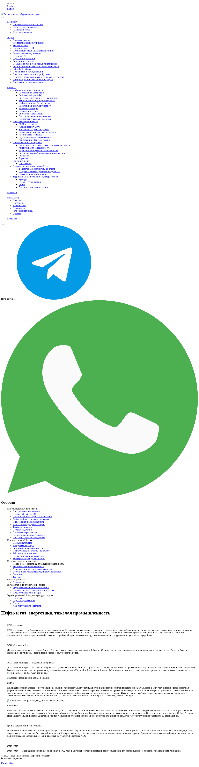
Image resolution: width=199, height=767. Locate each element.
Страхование (25, 163)
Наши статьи (19, 205)
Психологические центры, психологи (37, 132)
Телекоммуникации (28, 108)
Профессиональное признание (28, 24)
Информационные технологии (28, 90)
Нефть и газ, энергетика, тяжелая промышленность (44, 145)
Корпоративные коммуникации (28, 43)
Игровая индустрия (28, 111)
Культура (23, 179)
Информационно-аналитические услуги (33, 79)
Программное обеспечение (32, 92)
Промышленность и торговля (27, 142)
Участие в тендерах (22, 32)
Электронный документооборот (35, 106)
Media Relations (20, 45)
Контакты (12, 218)
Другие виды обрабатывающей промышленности (43, 153)
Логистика (24, 155)
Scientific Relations (22, 69)
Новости (17, 200)
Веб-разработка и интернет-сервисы (37, 100)
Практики (12, 192)
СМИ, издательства (28, 124)
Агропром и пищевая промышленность (38, 150)
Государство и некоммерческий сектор (32, 166)
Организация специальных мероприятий (33, 50)
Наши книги (19, 208)
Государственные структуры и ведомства (39, 171)
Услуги (10, 37)
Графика (17, 213)
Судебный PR (20, 56)
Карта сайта (7, 763)
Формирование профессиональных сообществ (36, 66)
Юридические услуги (29, 127)
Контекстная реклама (23, 61)
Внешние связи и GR (23, 48)
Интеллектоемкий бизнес (25, 121)
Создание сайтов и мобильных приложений (35, 64)
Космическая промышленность (34, 148)
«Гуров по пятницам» (23, 211)
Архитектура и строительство (33, 187)
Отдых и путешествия (30, 182)
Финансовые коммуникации (27, 53)
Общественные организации (33, 174)
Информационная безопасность (34, 103)
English (10, 6)
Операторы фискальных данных (35, 119)
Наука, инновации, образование (35, 137)
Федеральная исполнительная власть (37, 169)
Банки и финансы (21, 161)
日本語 (10, 9)
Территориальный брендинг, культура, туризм (36, 176)
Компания (12, 22)
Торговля (23, 158)
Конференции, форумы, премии (34, 140)
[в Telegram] (54, 299)
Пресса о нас (19, 203)
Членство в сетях (21, 29)
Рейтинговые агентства (30, 134)
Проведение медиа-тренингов (28, 82)
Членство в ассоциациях (25, 27)
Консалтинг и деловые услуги (34, 129)
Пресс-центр (13, 197)
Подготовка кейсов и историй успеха (31, 74)
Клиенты (11, 87)
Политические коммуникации (28, 71)
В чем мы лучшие (21, 40)
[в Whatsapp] (99, 496)
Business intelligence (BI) (30, 95)
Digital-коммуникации (24, 58)
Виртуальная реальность (31, 113)
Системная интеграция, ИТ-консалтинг (38, 98)
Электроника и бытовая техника (35, 116)
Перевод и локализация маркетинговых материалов (39, 77)
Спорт (22, 184)
